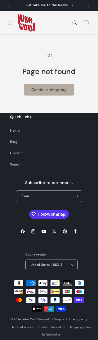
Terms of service (22, 327)
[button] (10, 22)
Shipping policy (80, 327)
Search (15, 164)
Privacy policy (78, 319)
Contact (16, 152)
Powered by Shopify (50, 319)
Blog (13, 141)
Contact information (51, 327)
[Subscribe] (76, 196)
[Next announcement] (88, 5)
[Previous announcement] (9, 5)
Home (15, 130)
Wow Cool (30, 319)
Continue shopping (49, 90)
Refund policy (51, 334)
